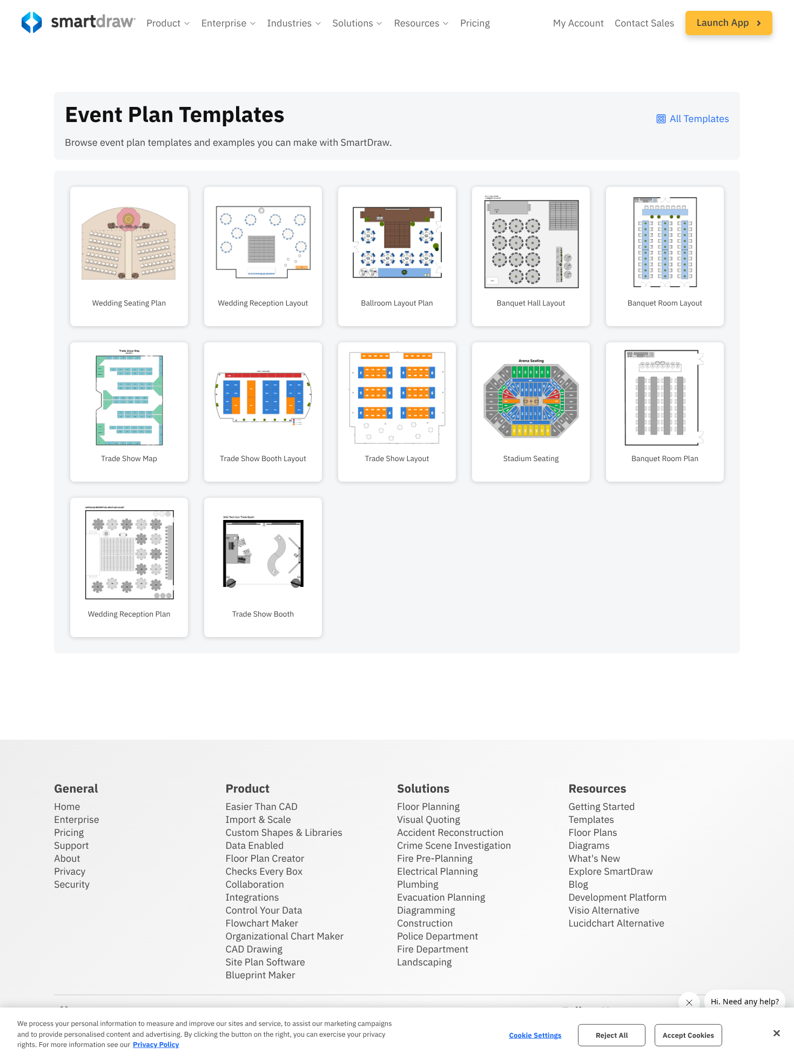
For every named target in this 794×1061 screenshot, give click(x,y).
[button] (168, 23)
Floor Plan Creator (265, 858)
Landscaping (424, 962)
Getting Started (602, 806)
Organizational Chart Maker (285, 936)
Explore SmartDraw (611, 871)
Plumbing (417, 884)
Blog (578, 884)
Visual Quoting (428, 819)
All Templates (699, 118)
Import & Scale (258, 819)
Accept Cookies (688, 1034)
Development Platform (618, 897)
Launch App (724, 22)
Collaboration (255, 884)
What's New (595, 858)
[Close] (777, 1033)
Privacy (69, 871)
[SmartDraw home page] (79, 22)
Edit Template (129, 239)
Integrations (252, 897)
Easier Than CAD (262, 806)
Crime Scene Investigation (454, 845)
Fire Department (432, 949)
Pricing (475, 23)
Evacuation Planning (441, 897)
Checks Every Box (264, 871)
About (67, 858)
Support (71, 845)
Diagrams (589, 845)
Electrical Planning (437, 871)
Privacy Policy (156, 1044)
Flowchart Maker (262, 923)
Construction (425, 923)
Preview (129, 273)
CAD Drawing (254, 949)
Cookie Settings (535, 1034)
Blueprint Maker (260, 975)
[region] (397, 1034)
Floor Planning (428, 806)
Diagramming (426, 910)
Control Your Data (264, 910)
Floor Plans (593, 832)
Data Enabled (255, 845)
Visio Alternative (604, 910)
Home (67, 806)
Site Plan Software (265, 962)
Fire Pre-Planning (435, 858)
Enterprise (76, 819)
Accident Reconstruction (450, 832)
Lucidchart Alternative (617, 923)
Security (72, 884)
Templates (592, 819)
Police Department (437, 936)
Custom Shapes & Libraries (284, 832)
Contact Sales (645, 23)
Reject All (612, 1034)
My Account (578, 23)
